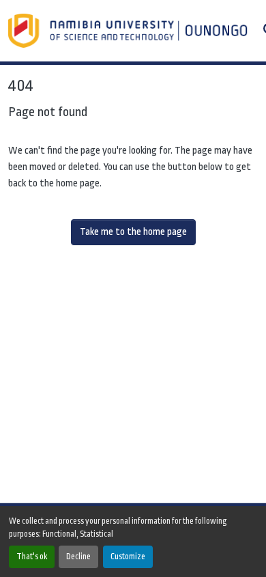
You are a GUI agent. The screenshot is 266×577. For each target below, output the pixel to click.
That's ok (31, 556)
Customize (127, 556)
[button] (129, 31)
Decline (78, 556)
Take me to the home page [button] (133, 232)
